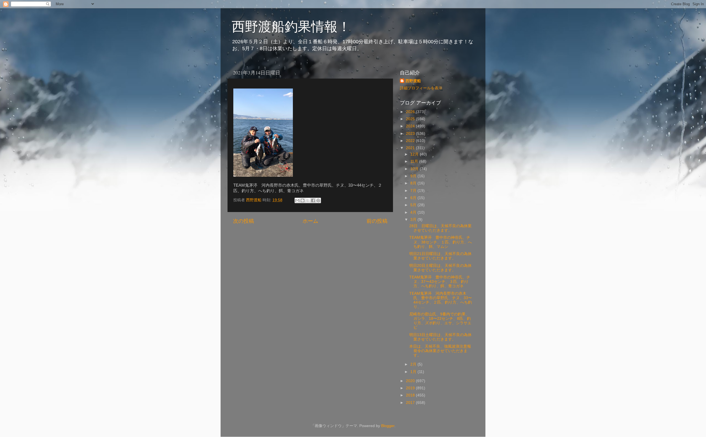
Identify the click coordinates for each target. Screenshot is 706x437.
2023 (411, 134)
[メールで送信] (297, 200)
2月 (414, 364)
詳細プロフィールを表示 (421, 88)
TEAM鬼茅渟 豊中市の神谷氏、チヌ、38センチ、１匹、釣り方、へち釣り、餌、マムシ (440, 241)
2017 (411, 403)
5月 (414, 205)
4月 (414, 212)
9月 (414, 176)
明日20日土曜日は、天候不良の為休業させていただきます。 (440, 268)
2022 (411, 141)
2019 (411, 388)
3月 (414, 220)
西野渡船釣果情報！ (291, 26)
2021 (411, 148)
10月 (415, 169)
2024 (411, 126)
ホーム (310, 221)
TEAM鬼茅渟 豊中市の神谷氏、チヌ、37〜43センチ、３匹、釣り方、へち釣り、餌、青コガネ (439, 281)
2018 (411, 395)
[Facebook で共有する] (313, 200)
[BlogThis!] (302, 200)
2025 (411, 119)
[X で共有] (308, 200)
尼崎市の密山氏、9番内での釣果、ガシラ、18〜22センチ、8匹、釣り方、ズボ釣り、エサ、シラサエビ (440, 321)
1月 (414, 372)
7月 (414, 191)
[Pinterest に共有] (318, 200)
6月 (414, 198)
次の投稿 (243, 221)
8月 (414, 183)
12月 (415, 154)
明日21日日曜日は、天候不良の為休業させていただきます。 (440, 256)
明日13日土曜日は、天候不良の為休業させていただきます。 (440, 337)
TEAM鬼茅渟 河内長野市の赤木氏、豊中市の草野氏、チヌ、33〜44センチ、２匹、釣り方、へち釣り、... (440, 300)
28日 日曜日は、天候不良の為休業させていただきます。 (440, 228)
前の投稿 (377, 221)
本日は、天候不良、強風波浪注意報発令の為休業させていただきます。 (440, 350)
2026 (411, 112)
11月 (414, 161)
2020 (411, 381)
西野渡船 (413, 81)
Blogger (387, 426)
